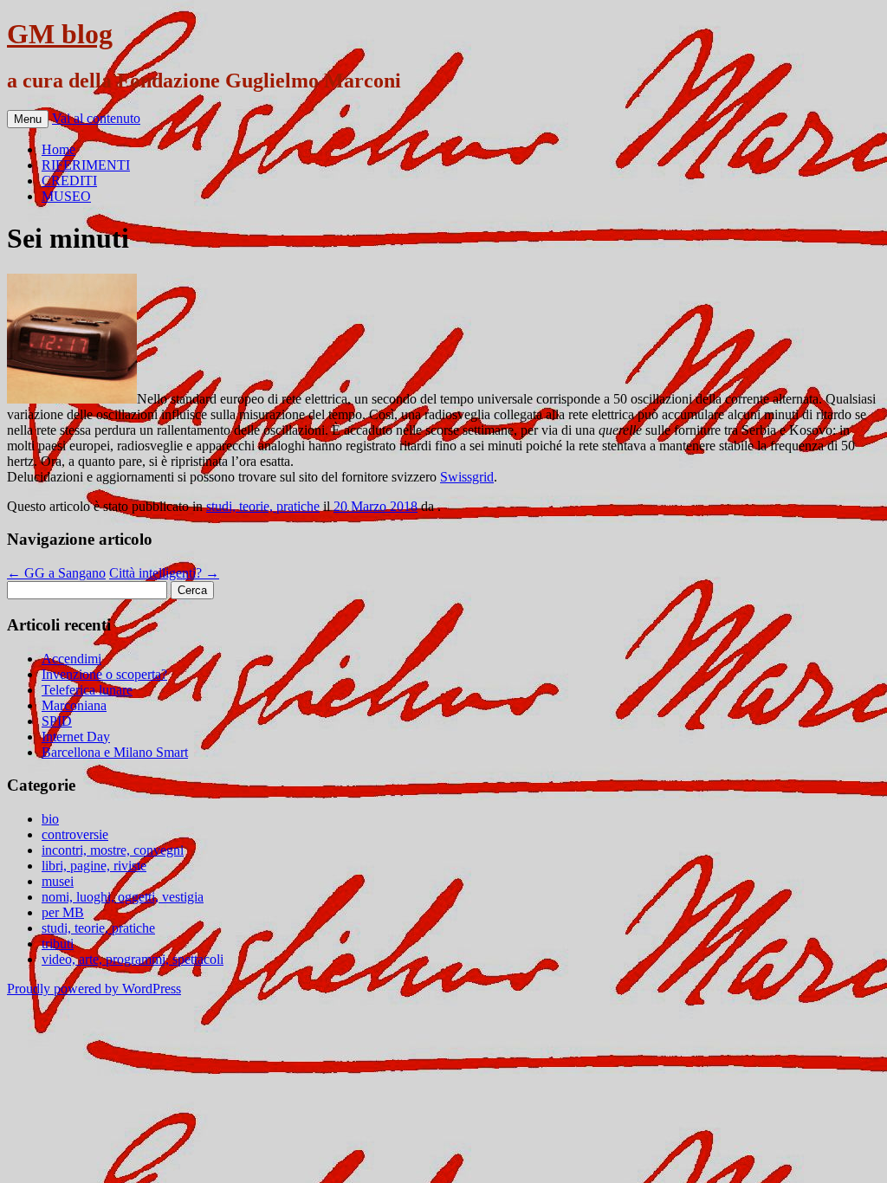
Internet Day (76, 736)
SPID (57, 721)
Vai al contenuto (96, 118)
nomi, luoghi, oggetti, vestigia (123, 896)
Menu (28, 119)
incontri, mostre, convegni (113, 850)
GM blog (60, 33)
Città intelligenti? (164, 573)
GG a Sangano (56, 573)
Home (58, 149)
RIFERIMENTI (86, 165)
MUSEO (66, 196)
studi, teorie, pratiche (263, 506)
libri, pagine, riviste (94, 865)
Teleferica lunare (87, 689)
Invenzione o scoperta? (104, 674)
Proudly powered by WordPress (94, 988)
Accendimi (71, 658)
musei (58, 881)
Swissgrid (467, 476)
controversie (75, 834)
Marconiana (74, 705)
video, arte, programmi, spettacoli (132, 959)
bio (50, 818)
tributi (58, 943)
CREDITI (69, 180)
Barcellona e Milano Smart (115, 752)
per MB (63, 912)
